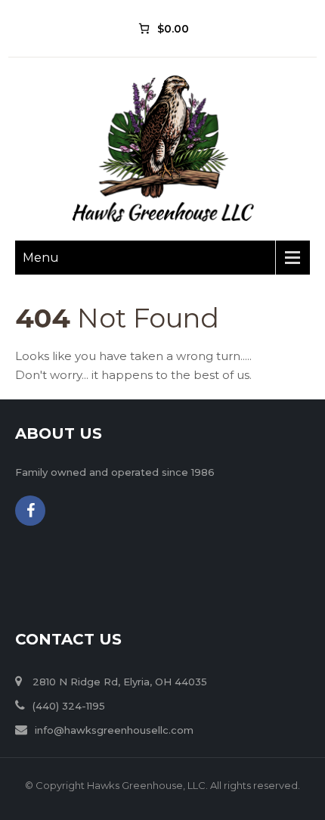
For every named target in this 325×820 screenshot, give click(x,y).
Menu (41, 257)
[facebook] (30, 510)
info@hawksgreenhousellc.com (114, 730)
